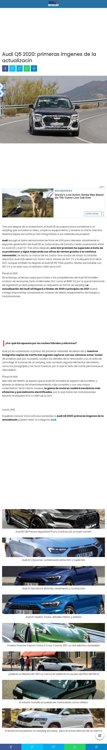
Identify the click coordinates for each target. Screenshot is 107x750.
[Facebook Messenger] (12, 68)
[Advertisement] (53, 30)
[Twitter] (19, 68)
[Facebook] (5, 68)
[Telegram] (34, 68)
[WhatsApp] (27, 68)
